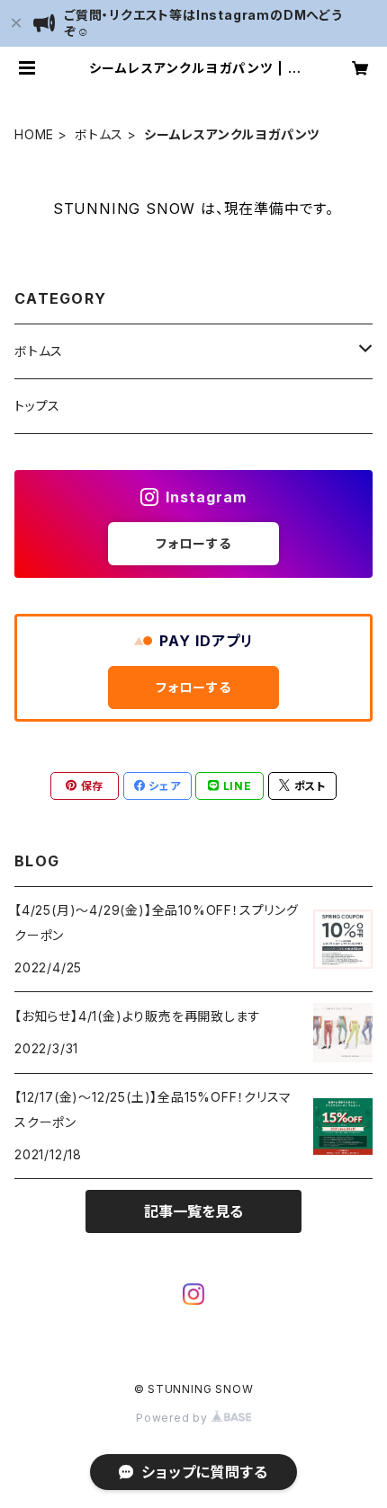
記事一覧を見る (193, 1211)
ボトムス (99, 134)
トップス (37, 405)
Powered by (174, 1417)
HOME (34, 134)
